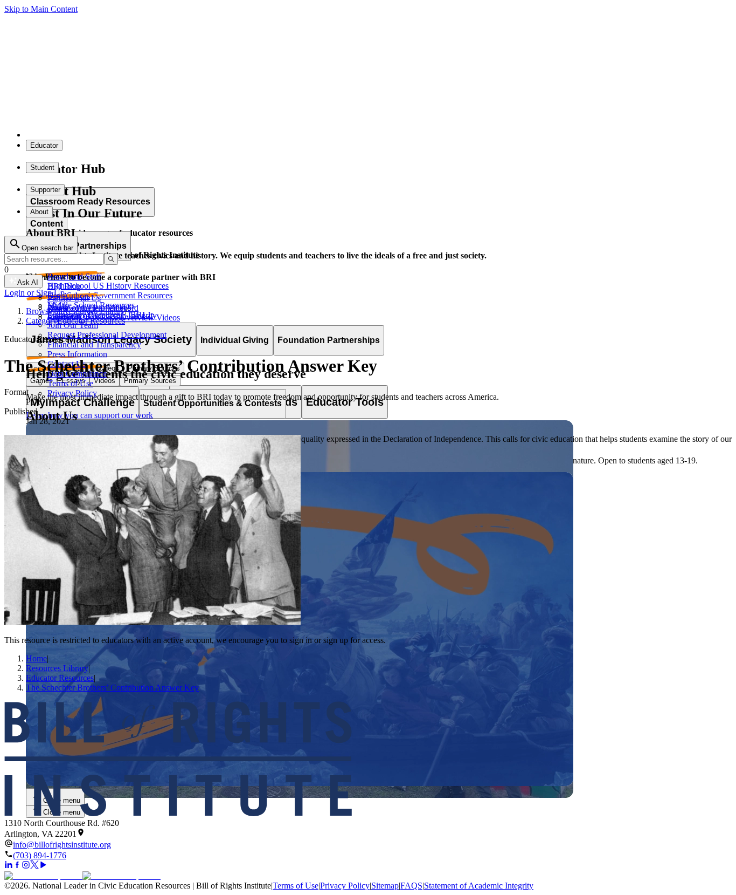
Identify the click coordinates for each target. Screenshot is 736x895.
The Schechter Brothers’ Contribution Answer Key (112, 687)
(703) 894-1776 (39, 855)
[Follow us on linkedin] (8, 866)
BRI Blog (64, 286)
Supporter (45, 190)
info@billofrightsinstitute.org (62, 844)
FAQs (57, 305)
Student (42, 167)
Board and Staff (74, 276)
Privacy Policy (72, 393)
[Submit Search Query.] (111, 259)
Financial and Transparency (94, 344)
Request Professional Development (106, 334)
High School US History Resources (108, 285)
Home (36, 658)
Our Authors (68, 295)
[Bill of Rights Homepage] (199, 134)
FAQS (411, 885)
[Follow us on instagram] (26, 866)
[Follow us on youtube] (43, 866)
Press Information (77, 354)
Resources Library (57, 668)
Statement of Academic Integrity (478, 885)
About (39, 212)
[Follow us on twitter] (34, 866)
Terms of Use (70, 383)
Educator (44, 145)
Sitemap (385, 885)
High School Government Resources (109, 295)
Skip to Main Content (41, 8)
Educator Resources (60, 677)
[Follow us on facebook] (17, 866)
